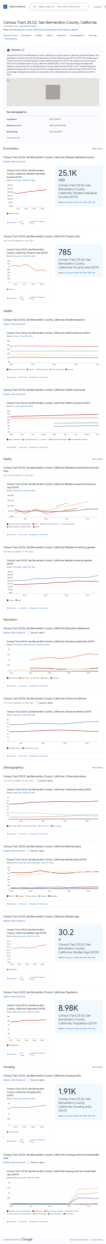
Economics (26, 35)
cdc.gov (16, 336)
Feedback (97, 7)
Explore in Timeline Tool (38, 222)
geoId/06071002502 (28, 26)
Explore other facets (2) (14, 161)
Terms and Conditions (79, 1239)
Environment (11, 38)
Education (61, 35)
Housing (92, 35)
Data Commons (17, 6)
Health (39, 35)
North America (64, 29)
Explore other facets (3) (14, 851)
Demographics (77, 35)
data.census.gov (29, 645)
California (38, 29)
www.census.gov (13, 138)
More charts (97, 148)
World (75, 29)
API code (22, 222)
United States (49, 29)
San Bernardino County (21, 29)
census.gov (17, 180)
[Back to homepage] (5, 7)
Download (12, 223)
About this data (29, 180)
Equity (49, 35)
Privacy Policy (97, 1239)
